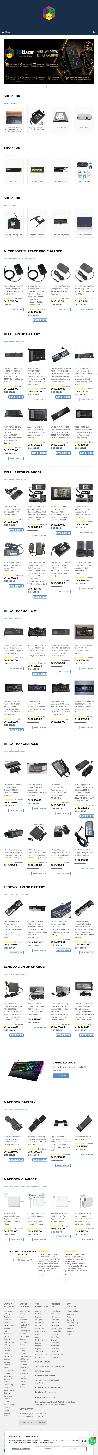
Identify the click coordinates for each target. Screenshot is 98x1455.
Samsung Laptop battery (8, 1398)
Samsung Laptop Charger (24, 1376)
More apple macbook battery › (16, 1109)
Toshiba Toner (57, 1354)
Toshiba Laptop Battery (7, 1413)
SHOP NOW (61, 1076)
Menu (7, 32)
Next (92, 61)
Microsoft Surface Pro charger (24, 1367)
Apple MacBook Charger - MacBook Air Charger (25, 1322)
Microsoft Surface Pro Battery (9, 1379)
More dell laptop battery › (14, 341)
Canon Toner (56, 1357)
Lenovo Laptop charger (23, 1350)
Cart (94, 32)
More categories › (11, 103)
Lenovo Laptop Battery (7, 1364)
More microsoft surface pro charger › (19, 258)
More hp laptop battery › (14, 618)
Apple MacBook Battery (8, 1319)
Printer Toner (40, 1323)
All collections (41, 1354)
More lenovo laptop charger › (16, 974)
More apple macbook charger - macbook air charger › (26, 1186)
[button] (9, 298)
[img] (22, 1257)
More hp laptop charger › (14, 751)
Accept (48, 1449)
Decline (74, 1449)
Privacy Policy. (49, 1442)
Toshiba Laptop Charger (23, 1384)
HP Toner (55, 1351)
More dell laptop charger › (15, 479)
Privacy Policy (72, 1311)
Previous (5, 61)
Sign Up (42, 1422)
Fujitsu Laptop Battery (7, 1350)
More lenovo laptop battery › (16, 894)
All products (40, 1357)
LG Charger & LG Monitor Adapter (25, 1359)
